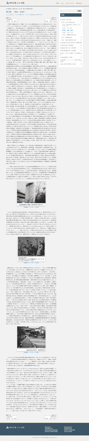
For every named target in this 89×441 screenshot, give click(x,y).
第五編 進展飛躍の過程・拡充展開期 (68, 50)
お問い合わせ (79, 3)
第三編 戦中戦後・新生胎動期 (66, 45)
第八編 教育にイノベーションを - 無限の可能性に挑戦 (70, 60)
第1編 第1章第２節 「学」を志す (12, 20)
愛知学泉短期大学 (68, 427)
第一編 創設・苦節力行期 (11, 8)
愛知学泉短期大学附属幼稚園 (51, 429)
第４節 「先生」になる (67, 32)
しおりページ (33, 14)
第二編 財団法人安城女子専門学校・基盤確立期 (70, 42)
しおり (62, 3)
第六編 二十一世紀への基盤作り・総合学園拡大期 (70, 54)
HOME (57, 3)
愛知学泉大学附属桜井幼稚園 (51, 431)
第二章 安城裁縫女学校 (66, 37)
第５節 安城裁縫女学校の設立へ (69, 34)
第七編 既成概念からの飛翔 (66, 57)
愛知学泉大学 (48, 427)
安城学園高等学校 (49, 428)
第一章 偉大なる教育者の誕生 (26, 8)
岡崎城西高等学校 (68, 428)
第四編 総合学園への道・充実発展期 (68, 47)
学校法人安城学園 (68, 431)
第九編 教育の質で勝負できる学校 (68, 64)
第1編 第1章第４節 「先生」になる (50, 20)
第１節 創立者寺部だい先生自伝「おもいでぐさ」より (71, 25)
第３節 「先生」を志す (67, 30)
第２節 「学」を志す (67, 28)
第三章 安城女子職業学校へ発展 (68, 40)
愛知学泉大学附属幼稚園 (69, 429)
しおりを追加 (9, 14)
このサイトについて (69, 3)
